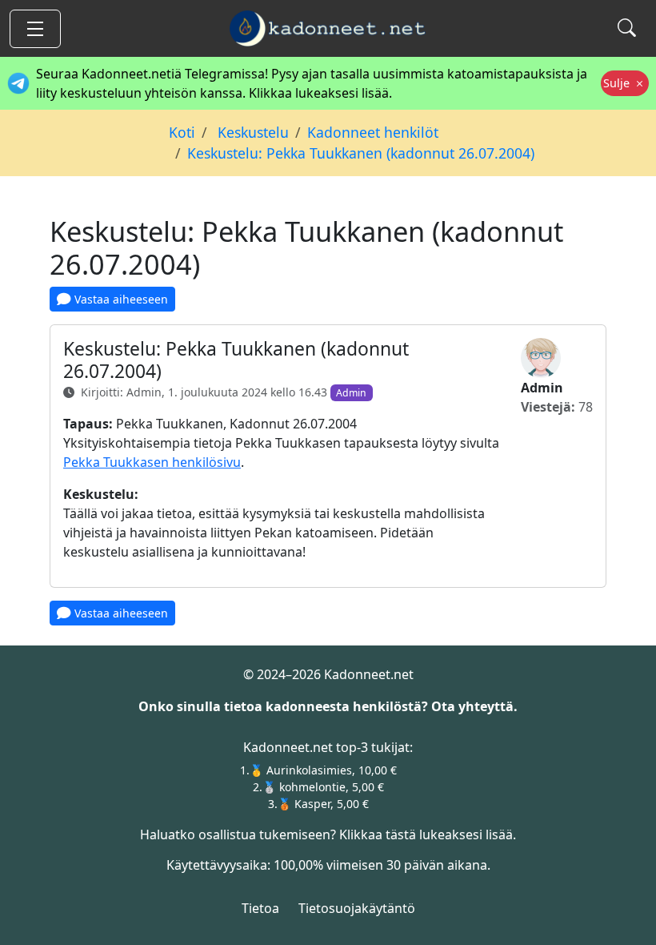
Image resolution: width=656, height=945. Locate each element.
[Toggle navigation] (35, 29)
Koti (182, 132)
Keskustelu (251, 132)
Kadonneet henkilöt (372, 132)
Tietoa (260, 908)
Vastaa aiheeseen (119, 299)
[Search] (626, 28)
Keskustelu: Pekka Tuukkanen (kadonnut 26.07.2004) (360, 153)
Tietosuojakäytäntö (356, 908)
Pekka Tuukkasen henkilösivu (152, 462)
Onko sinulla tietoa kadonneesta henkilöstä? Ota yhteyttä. (328, 706)
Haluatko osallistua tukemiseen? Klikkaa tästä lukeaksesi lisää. (328, 834)
